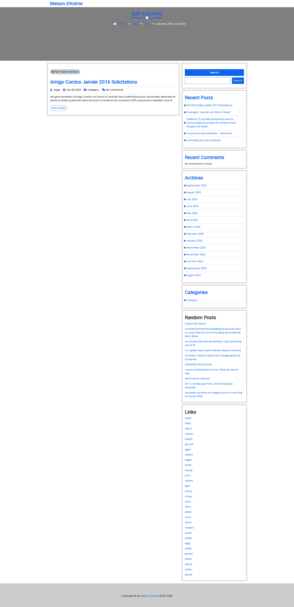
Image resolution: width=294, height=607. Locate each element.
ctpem (189, 434)
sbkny (188, 428)
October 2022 (194, 261)
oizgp (57, 90)
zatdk (188, 548)
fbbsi (188, 423)
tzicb (188, 517)
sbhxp (188, 564)
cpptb (188, 439)
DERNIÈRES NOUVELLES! (198, 364)
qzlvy (188, 501)
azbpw (189, 454)
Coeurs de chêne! (195, 323)
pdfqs (188, 538)
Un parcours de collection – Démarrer (209, 133)
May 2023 (192, 213)
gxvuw (188, 574)
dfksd (188, 559)
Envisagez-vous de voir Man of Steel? (208, 112)
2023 (135, 24)
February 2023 (195, 234)
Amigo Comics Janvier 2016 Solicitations (93, 82)
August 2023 (193, 192)
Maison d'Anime (66, 3)
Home (122, 24)
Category (93, 90)
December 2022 (196, 247)
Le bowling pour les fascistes (203, 140)
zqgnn (188, 460)
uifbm (188, 512)
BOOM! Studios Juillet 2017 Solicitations (209, 105)
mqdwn (189, 527)
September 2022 (196, 268)
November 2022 (195, 254)
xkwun (188, 491)
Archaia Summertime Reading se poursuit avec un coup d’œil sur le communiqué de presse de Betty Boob (213, 332)
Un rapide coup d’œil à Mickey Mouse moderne (213, 350)
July (147, 24)
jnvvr (188, 475)
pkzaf (188, 533)
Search (214, 72)
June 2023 (192, 206)
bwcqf (188, 470)
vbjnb (188, 418)
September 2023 (196, 185)
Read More (60, 108)
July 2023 (191, 199)
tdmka (189, 480)
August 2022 (193, 275)
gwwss (189, 553)
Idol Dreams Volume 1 (198, 378)
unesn (188, 569)
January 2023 (194, 240)
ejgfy (188, 543)
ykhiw (188, 465)
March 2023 (193, 227)
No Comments (114, 90)
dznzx (188, 522)
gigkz (188, 449)
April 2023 (192, 220)
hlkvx (188, 507)
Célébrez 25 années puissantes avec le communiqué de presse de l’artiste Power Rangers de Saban (211, 122)
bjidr (187, 486)
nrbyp (188, 496)
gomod (189, 444)
